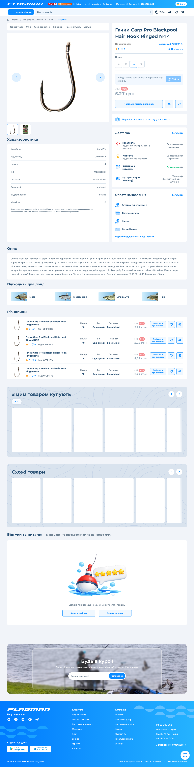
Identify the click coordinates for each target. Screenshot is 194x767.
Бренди (109, 4)
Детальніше (177, 195)
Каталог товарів (23, 12)
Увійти (175, 79)
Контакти (133, 4)
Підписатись (117, 676)
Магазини (120, 4)
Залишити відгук (79, 613)
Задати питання (115, 613)
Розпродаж (66, 4)
